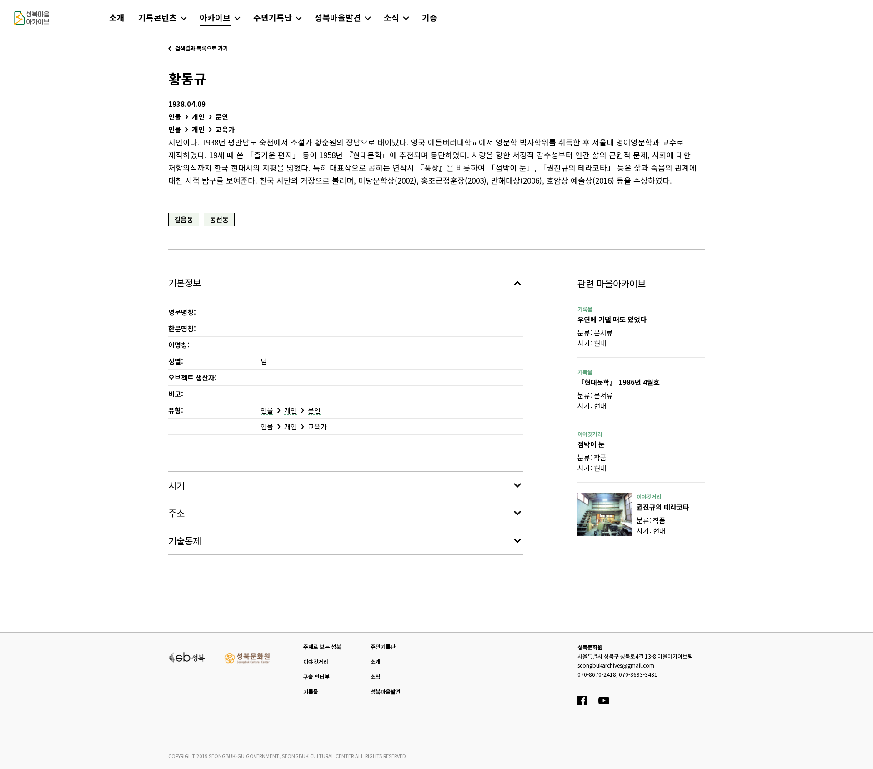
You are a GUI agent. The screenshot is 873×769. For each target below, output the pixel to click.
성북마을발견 (386, 691)
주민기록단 (383, 646)
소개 (376, 661)
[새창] (604, 514)
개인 (198, 116)
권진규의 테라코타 (663, 507)
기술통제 (184, 540)
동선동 (219, 219)
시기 (176, 485)
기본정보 (184, 282)
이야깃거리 (315, 661)
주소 (176, 512)
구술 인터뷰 (316, 676)
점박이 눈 (591, 444)
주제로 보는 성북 (322, 646)
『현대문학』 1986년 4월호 (618, 382)
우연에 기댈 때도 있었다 (612, 319)
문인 (222, 116)
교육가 (225, 129)
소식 (376, 676)
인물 (174, 116)
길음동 (183, 219)
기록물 (310, 691)
